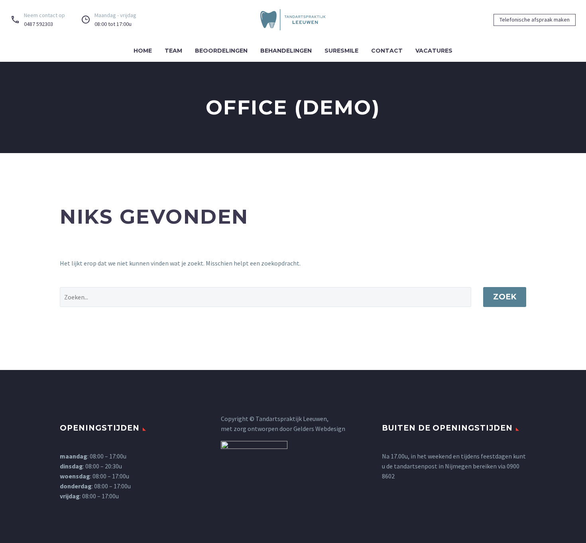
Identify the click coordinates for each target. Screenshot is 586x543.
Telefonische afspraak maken (534, 19)
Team (173, 50)
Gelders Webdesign (319, 429)
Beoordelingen (221, 50)
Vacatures (433, 50)
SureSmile (341, 50)
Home (143, 50)
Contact (387, 50)
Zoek (504, 296)
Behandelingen (286, 50)
